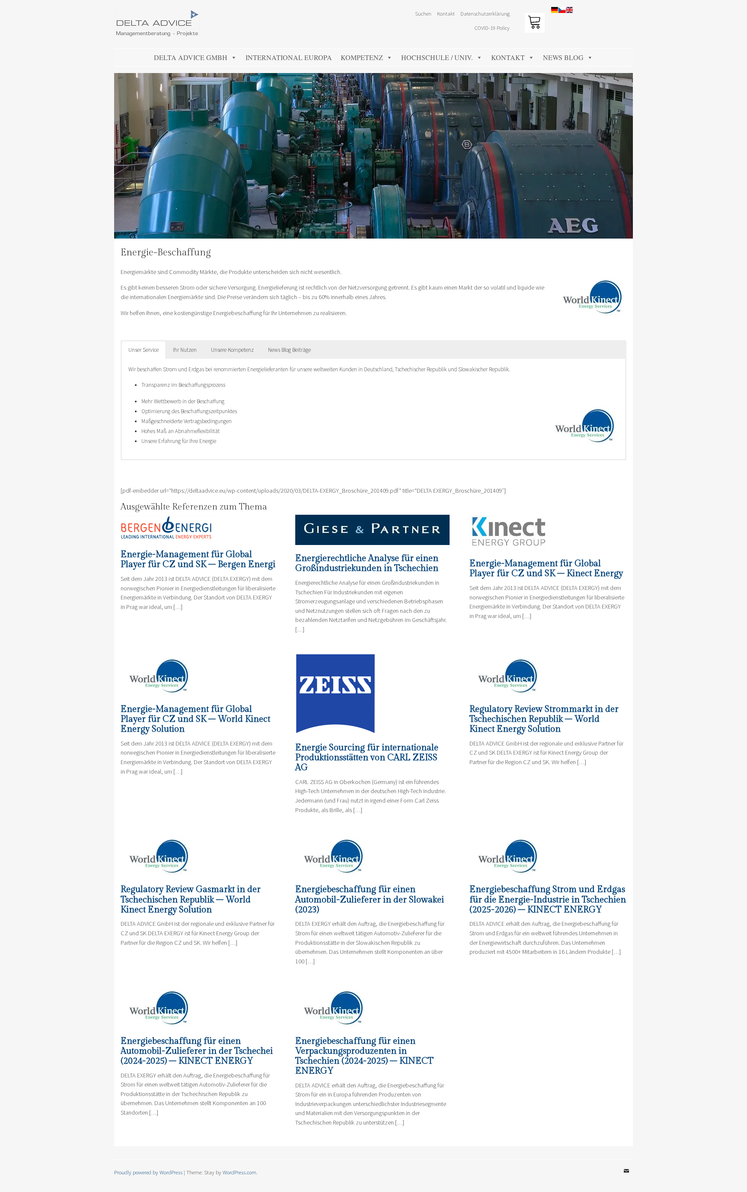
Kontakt (508, 57)
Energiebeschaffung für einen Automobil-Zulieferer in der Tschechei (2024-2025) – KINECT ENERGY (197, 1051)
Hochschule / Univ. (437, 57)
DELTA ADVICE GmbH (190, 57)
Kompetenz (362, 57)
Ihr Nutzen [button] (185, 350)
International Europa (289, 57)
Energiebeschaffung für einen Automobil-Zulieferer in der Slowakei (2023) (369, 899)
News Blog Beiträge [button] (289, 350)
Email (626, 1177)
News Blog (563, 57)
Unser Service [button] (143, 350)
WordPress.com (239, 1172)
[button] (728, 12)
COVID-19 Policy (492, 27)
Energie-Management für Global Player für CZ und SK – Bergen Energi (198, 559)
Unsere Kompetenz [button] (232, 350)
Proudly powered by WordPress (148, 1172)
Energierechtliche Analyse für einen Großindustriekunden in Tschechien (366, 563)
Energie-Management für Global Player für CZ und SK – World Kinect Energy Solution (195, 719)
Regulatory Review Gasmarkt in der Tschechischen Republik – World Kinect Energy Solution (191, 899)
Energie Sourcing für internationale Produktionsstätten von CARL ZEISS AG (366, 758)
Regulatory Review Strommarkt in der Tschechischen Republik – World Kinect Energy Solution (544, 719)
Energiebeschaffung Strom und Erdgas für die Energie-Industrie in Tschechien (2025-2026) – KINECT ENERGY (547, 899)
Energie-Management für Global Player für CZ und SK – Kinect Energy (546, 568)
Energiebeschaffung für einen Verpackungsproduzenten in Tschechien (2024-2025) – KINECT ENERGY (364, 1056)
